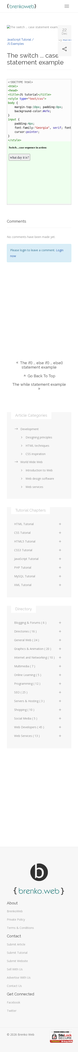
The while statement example (39, 384)
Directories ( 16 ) (25, 631)
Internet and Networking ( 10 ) (34, 657)
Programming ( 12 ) (27, 684)
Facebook (13, 1002)
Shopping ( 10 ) (24, 710)
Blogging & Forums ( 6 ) (30, 623)
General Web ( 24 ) (26, 640)
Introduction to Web (39, 470)
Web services (34, 487)
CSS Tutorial (22, 533)
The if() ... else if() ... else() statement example (41, 365)
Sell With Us (15, 969)
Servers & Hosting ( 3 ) (29, 701)
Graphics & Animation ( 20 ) (32, 649)
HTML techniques (37, 446)
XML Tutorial (22, 585)
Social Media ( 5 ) (25, 718)
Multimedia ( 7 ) (24, 666)
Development (29, 429)
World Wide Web (31, 462)
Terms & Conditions (20, 928)
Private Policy (16, 919)
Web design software (40, 478)
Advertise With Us (19, 977)
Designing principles (39, 437)
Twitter (11, 1011)
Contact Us (14, 986)
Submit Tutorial (17, 953)
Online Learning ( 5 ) (27, 675)
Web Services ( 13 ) (27, 736)
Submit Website (17, 961)
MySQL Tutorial (24, 576)
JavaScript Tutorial (26, 559)
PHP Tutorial (22, 567)
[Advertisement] (39, 305)
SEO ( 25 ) (20, 692)
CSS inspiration (36, 454)
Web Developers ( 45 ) (29, 727)
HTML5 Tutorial (24, 541)
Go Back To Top (41, 376)
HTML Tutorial (24, 524)
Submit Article (16, 944)
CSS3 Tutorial (23, 550)
